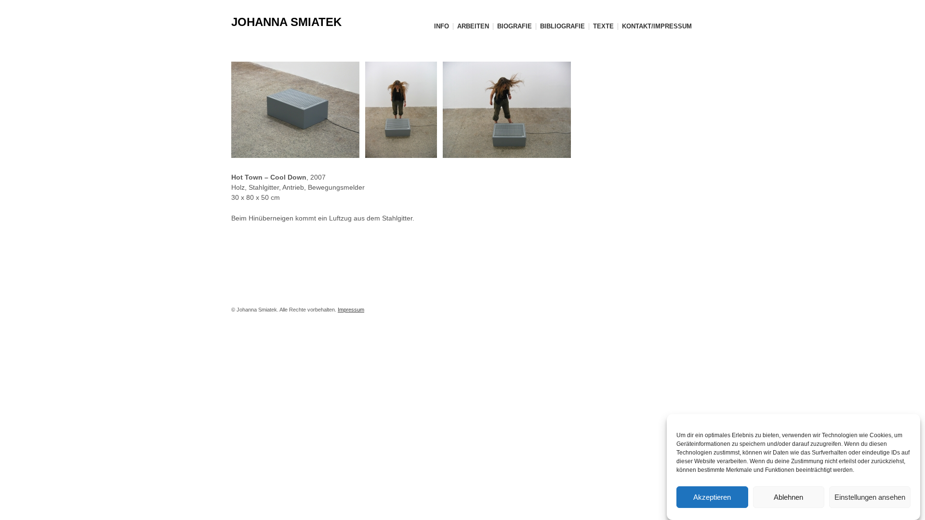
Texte (603, 26)
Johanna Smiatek (286, 21)
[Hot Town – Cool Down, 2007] (298, 110)
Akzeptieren (712, 497)
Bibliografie (562, 26)
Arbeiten (473, 26)
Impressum (351, 309)
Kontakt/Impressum (657, 26)
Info (441, 26)
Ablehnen (788, 497)
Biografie (514, 26)
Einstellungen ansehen (869, 497)
